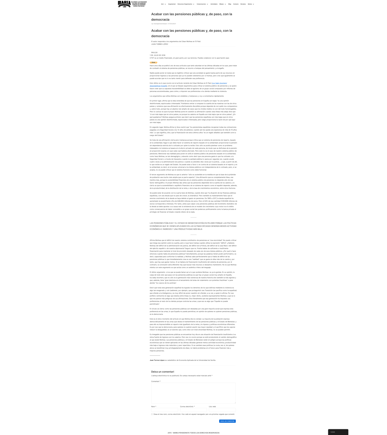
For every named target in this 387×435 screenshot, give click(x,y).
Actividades (214, 4)
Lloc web (212, 406)
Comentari (156, 381)
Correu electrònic (187, 406)
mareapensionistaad (160, 23)
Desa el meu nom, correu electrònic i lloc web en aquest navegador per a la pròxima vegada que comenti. (194, 414)
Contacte (236, 4)
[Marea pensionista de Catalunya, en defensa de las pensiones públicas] (132, 4)
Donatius (243, 4)
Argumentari (172, 4)
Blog (229, 4)
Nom (153, 406)
